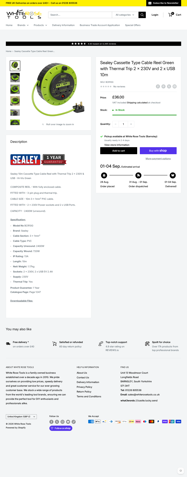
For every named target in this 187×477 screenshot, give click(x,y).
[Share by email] (175, 86)
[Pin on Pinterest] (163, 86)
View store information (116, 144)
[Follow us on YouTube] (68, 422)
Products (39, 25)
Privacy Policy (84, 386)
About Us (82, 372)
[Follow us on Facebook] (51, 422)
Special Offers (133, 25)
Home (9, 25)
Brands (21, 25)
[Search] (142, 15)
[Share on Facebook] (158, 86)
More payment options (158, 158)
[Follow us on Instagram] (62, 422)
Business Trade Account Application (100, 25)
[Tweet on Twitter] (169, 86)
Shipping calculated (137, 102)
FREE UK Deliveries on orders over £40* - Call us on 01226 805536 (41, 3)
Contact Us (83, 377)
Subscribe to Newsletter (166, 3)
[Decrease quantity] (115, 124)
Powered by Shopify (16, 427)
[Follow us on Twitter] (57, 422)
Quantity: (105, 123)
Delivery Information (63, 25)
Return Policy (84, 391)
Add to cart (118, 150)
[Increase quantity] (131, 124)
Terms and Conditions (89, 396)
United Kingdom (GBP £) (18, 416)
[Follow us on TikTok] (74, 422)
